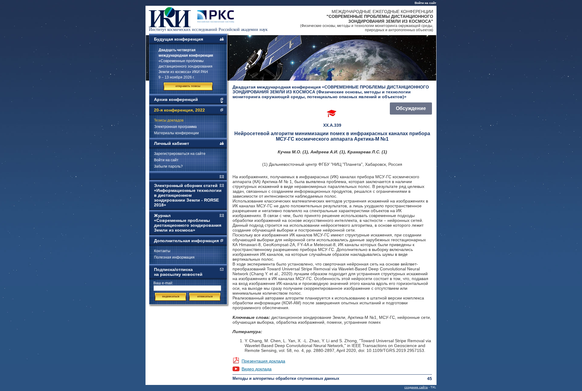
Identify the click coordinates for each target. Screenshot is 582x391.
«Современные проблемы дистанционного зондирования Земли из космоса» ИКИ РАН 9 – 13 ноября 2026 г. (186, 63)
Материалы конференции (176, 133)
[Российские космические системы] (215, 20)
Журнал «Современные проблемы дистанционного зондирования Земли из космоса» (187, 222)
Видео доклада (257, 368)
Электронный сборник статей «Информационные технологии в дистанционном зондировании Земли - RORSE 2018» (188, 195)
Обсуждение (411, 108)
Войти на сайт (425, 3)
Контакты (162, 251)
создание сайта (416, 387)
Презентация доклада (263, 361)
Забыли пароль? (168, 166)
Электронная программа (175, 127)
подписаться (170, 296)
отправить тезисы (188, 86)
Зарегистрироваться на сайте (180, 154)
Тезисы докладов (168, 120)
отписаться (204, 296)
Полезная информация (174, 257)
